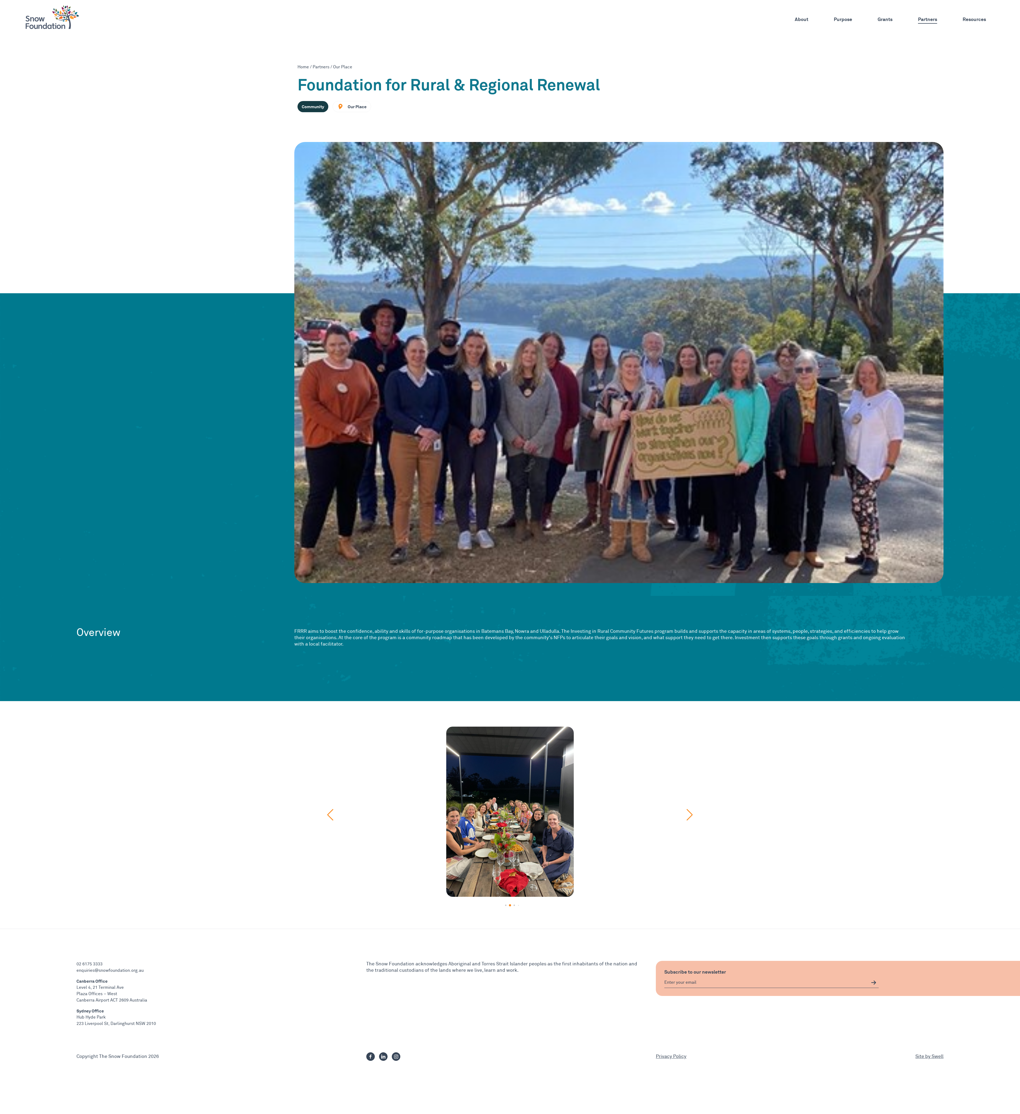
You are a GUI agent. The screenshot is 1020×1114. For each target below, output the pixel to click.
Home (303, 67)
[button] (501, 905)
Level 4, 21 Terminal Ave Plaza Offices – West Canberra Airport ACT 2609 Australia (111, 993)
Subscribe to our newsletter (695, 972)
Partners (927, 19)
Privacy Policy (671, 1056)
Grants (885, 19)
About (801, 19)
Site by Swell (929, 1056)
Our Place (342, 67)
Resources (974, 19)
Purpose (843, 19)
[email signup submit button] (873, 982)
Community (313, 106)
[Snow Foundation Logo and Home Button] (52, 17)
